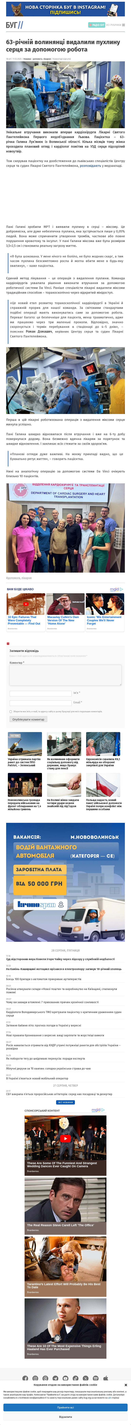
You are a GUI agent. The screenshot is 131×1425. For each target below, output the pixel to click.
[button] (126, 1385)
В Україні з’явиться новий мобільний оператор (37, 1078)
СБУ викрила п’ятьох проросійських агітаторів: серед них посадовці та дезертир (59, 1094)
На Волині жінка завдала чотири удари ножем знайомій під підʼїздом (63, 803)
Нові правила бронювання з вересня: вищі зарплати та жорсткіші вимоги (55, 1035)
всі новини (65, 1102)
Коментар (17, 662)
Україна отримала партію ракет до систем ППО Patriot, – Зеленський (24, 762)
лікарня (47, 59)
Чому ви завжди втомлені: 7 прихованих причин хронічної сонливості (52, 1002)
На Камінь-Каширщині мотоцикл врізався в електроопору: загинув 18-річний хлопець (64, 969)
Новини (27, 59)
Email (77, 702)
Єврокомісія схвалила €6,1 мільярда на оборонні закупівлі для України (103, 762)
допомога (37, 59)
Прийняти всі (65, 1407)
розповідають (90, 166)
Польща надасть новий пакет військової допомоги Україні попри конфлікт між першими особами (104, 804)
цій (109, 1398)
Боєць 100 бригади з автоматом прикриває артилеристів (43, 979)
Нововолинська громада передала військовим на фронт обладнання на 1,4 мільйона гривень (24, 804)
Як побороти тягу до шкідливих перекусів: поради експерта (45, 1058)
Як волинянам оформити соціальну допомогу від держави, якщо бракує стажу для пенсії (63, 764)
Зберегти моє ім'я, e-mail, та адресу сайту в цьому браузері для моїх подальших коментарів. (58, 711)
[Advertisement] (64, 199)
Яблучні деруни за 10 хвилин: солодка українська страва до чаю (48, 1068)
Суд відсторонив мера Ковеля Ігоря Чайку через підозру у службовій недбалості (60, 959)
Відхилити (65, 1417)
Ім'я (76, 692)
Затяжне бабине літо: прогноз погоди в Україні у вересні (43, 1025)
